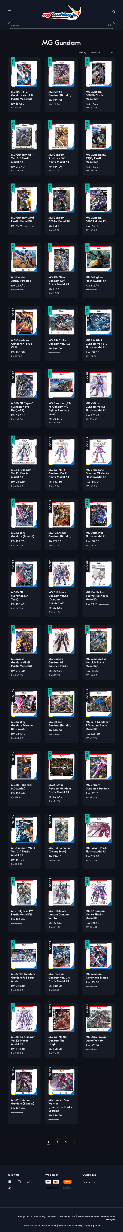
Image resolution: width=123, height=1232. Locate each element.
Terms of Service (31, 1225)
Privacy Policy (49, 1225)
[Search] (110, 25)
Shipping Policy (93, 1225)
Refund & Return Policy (70, 1225)
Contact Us (88, 1182)
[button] (9, 11)
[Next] (74, 1142)
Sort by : (83, 52)
